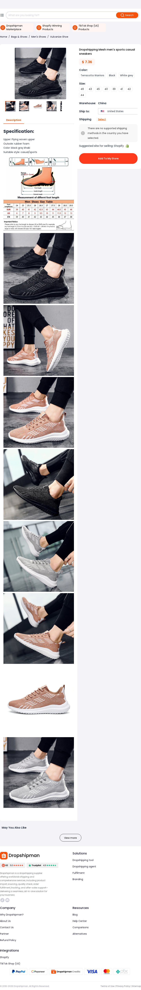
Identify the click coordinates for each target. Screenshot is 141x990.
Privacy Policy (123, 986)
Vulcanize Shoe (59, 36)
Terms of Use (107, 986)
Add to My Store (108, 158)
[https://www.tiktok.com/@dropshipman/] (2, 900)
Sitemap (136, 986)
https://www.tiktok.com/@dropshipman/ (2, 900)
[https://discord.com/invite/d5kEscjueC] (7, 900)
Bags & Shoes (19, 36)
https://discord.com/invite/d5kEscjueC (7, 900)
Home (3, 36)
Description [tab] (13, 120)
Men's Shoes (38, 36)
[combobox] (118, 111)
